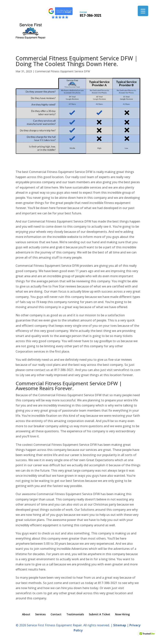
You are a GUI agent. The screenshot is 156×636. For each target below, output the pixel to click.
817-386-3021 (90, 14)
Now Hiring (122, 614)
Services (40, 614)
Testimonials (75, 614)
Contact (56, 614)
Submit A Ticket (99, 614)
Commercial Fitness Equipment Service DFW (62, 71)
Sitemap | (121, 625)
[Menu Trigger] (143, 11)
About (26, 614)
